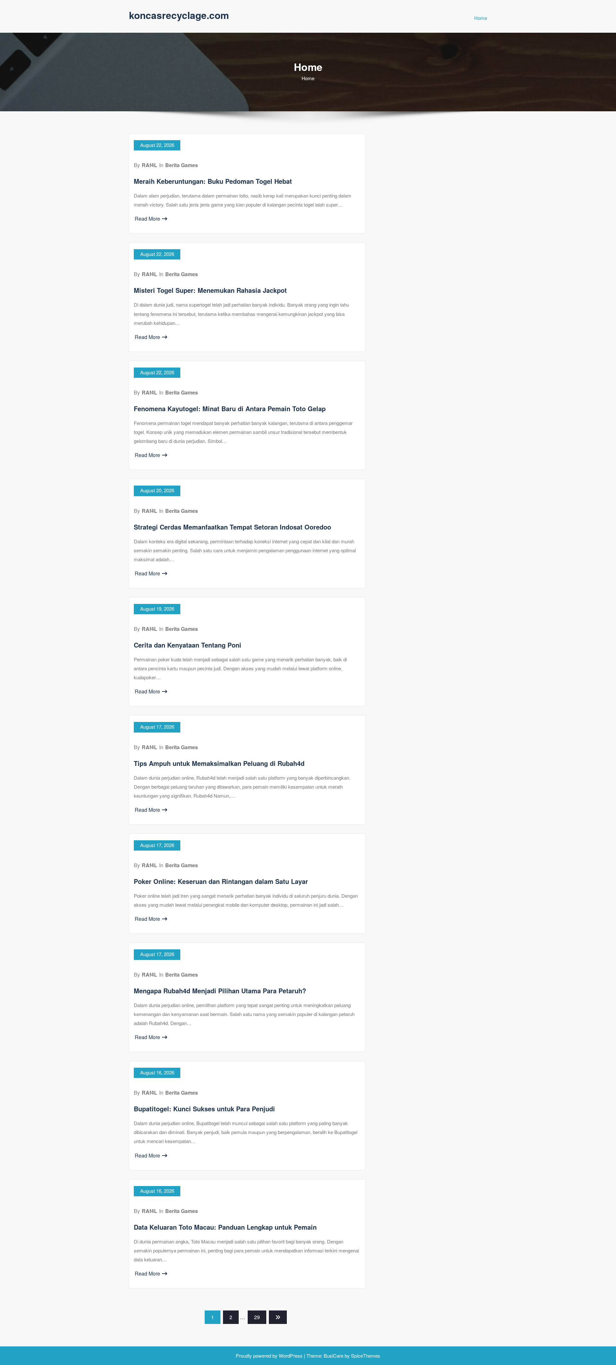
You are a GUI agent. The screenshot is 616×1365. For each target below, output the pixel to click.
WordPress (291, 1355)
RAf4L (149, 165)
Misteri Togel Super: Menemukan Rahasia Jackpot (210, 290)
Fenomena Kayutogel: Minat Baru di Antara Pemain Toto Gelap (230, 408)
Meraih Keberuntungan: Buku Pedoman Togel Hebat (213, 181)
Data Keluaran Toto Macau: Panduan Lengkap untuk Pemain (225, 1227)
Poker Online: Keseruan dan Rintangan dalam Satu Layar (221, 881)
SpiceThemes (365, 1355)
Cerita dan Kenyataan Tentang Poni (187, 644)
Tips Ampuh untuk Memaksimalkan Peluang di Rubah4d (219, 763)
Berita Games (181, 165)
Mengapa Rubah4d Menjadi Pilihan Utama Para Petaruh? (220, 990)
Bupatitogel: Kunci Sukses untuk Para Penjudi (204, 1108)
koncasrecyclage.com (179, 15)
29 (257, 1317)
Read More (147, 218)
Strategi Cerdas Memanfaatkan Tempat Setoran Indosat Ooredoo (232, 526)
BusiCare (334, 1355)
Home (480, 17)
